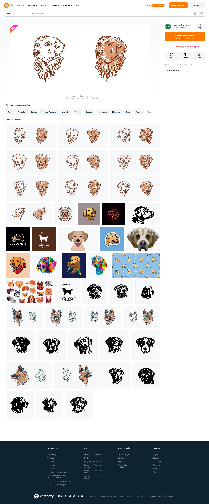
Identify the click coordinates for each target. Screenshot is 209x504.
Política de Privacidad (148, 496)
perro (10, 112)
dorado (89, 112)
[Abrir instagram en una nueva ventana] (62, 496)
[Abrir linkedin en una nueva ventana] (66, 496)
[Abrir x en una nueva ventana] (78, 496)
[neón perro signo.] (113, 214)
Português (157, 461)
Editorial (66, 5)
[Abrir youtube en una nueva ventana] (82, 496)
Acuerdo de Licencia (92, 454)
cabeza (34, 112)
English (156, 454)
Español (156, 458)
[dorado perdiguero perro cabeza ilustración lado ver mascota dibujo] (83, 136)
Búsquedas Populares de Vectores (94, 466)
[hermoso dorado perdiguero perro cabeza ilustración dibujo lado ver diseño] (31, 136)
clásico (150, 112)
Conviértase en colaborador (124, 466)
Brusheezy (51, 454)
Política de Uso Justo (165, 496)
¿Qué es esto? (188, 65)
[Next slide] (156, 112)
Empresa (51, 465)
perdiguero (102, 112)
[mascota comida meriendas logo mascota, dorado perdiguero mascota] (65, 214)
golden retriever (49, 112)
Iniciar (196, 5)
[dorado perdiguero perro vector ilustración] (78, 239)
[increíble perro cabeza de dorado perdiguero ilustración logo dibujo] (83, 188)
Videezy (50, 461)
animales (22, 112)
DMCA (86, 458)
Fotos (43, 5)
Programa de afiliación (93, 461)
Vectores (31, 5)
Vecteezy (51, 458)
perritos (139, 112)
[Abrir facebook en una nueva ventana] (59, 496)
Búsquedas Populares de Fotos (94, 471)
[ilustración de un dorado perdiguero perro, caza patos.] (74, 265)
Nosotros (121, 461)
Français (156, 468)
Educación (51, 468)
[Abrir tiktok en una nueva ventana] (74, 496)
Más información (173, 71)
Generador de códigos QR (58, 485)
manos (78, 112)
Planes (147, 5)
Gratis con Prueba (185, 36)
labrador (66, 112)
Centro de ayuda (125, 454)
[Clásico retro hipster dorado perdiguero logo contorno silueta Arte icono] (44, 239)
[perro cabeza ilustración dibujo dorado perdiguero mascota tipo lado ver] (135, 136)
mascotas (116, 112)
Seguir (200, 28)
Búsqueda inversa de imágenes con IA (56, 476)
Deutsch (156, 465)
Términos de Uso (133, 496)
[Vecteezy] (14, 5)
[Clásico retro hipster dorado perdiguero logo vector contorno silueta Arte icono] (67, 291)
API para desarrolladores (57, 472)
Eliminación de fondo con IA (58, 481)
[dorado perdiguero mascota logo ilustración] (89, 214)
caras (128, 112)
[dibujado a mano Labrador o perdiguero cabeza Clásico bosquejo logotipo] (143, 214)
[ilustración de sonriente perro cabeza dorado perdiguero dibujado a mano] (31, 162)
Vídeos (54, 5)
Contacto (121, 458)
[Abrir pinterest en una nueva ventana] (70, 496)
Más (77, 5)
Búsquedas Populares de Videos (94, 477)
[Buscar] (194, 13)
